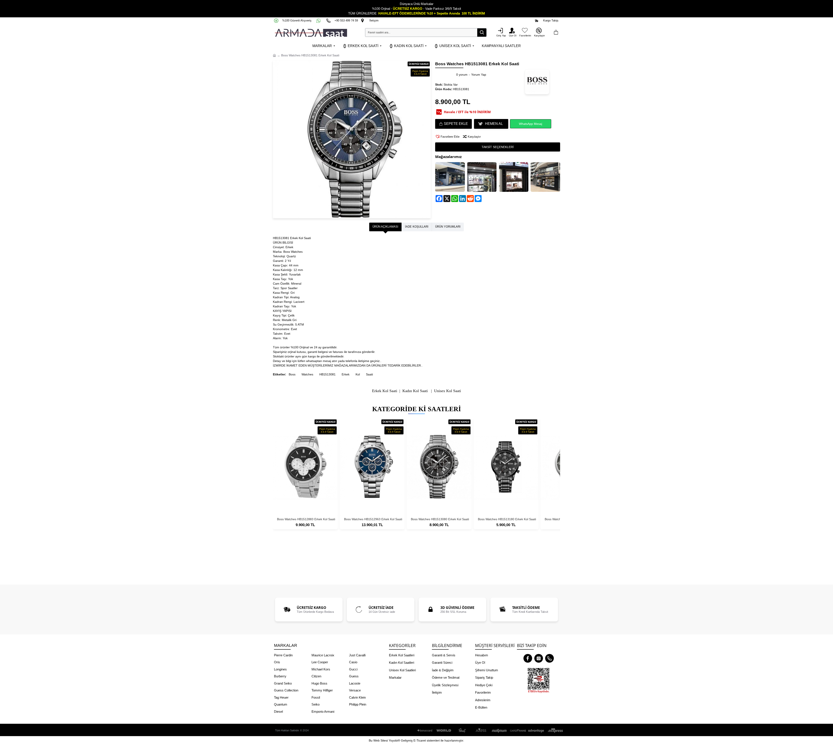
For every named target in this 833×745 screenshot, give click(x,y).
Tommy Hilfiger (322, 690)
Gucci (353, 669)
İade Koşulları (416, 226)
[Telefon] (549, 658)
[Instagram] (538, 658)
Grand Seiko (283, 683)
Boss (292, 374)
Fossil (316, 697)
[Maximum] (499, 730)
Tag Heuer (281, 697)
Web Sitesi (380, 740)
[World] (444, 730)
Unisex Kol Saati (447, 391)
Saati (369, 374)
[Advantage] (536, 730)
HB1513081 (327, 374)
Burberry (280, 676)
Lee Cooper (320, 662)
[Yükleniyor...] (555, 32)
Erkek (345, 374)
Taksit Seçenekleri (498, 147)
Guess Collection (286, 690)
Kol (358, 374)
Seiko (316, 704)
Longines (280, 669)
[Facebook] (527, 658)
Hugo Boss (319, 683)
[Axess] (481, 730)
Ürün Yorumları (448, 226)
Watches (307, 374)
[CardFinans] (517, 730)
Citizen (316, 676)
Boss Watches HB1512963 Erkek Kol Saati (373, 519)
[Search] (481, 32)
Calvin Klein (357, 697)
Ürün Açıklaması (385, 226)
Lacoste (354, 683)
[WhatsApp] (319, 20)
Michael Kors (321, 669)
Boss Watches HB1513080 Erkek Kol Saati (440, 519)
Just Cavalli (357, 655)
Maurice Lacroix (323, 655)
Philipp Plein (357, 704)
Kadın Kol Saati (415, 391)
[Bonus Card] (425, 730)
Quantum (280, 704)
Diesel (278, 711)
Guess (354, 676)
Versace (355, 690)
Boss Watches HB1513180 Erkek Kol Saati (507, 519)
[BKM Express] (554, 730)
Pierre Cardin (283, 655)
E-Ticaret (419, 740)
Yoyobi (393, 740)
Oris (277, 662)
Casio (353, 662)
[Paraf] (462, 730)
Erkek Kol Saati (384, 391)
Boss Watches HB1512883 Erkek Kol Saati (306, 519)
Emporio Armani (323, 711)
